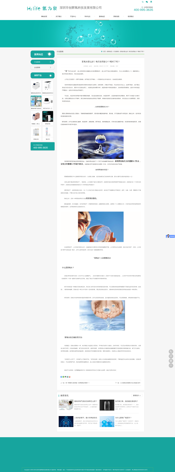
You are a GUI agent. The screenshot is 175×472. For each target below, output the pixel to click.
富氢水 (79, 370)
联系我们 (131, 16)
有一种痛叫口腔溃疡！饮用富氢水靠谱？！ (78, 383)
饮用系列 (37, 459)
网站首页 (44, 16)
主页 (104, 51)
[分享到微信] (63, 377)
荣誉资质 (116, 16)
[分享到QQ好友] (65, 377)
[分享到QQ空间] (67, 377)
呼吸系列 (37, 457)
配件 (36, 466)
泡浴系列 (37, 462)
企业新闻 (37, 67)
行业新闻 (37, 62)
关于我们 (59, 16)
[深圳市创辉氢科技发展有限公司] (42, 7)
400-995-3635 (171, 351)
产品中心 (73, 16)
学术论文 (87, 16)
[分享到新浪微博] (69, 377)
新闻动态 (102, 16)
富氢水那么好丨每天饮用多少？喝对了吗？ (132, 51)
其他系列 (37, 464)
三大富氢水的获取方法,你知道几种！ (130, 383)
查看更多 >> (137, 395)
